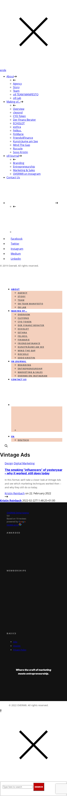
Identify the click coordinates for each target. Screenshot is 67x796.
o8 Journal (13, 156)
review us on (13, 524)
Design (9, 463)
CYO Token (19, 116)
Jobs (15, 641)
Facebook (16, 239)
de (4, 70)
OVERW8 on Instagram (27, 174)
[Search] (6, 446)
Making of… (13, 101)
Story (16, 87)
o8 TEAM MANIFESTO (25, 94)
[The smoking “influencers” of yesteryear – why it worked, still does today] (6, 497)
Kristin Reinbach (15, 493)
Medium (16, 253)
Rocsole (18, 148)
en (1, 70)
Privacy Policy (19, 649)
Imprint (16, 645)
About (10, 76)
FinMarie (18, 134)
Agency (17, 83)
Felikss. (17, 130)
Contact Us (13, 177)
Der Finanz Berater (24, 119)
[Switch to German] (37, 232)
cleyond (18, 112)
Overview (18, 109)
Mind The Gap (21, 145)
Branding (18, 163)
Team (16, 91)
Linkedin (16, 259)
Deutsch (23, 440)
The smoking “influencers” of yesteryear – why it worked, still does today (33, 471)
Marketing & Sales (24, 170)
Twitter (15, 243)
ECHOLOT (19, 123)
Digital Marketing (24, 463)
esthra (17, 127)
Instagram (17, 249)
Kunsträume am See (25, 141)
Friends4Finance (23, 138)
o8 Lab (17, 98)
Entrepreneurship (24, 166)
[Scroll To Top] (1, 711)
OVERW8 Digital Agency (18, 512)
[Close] (33, 66)
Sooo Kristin (20, 152)
